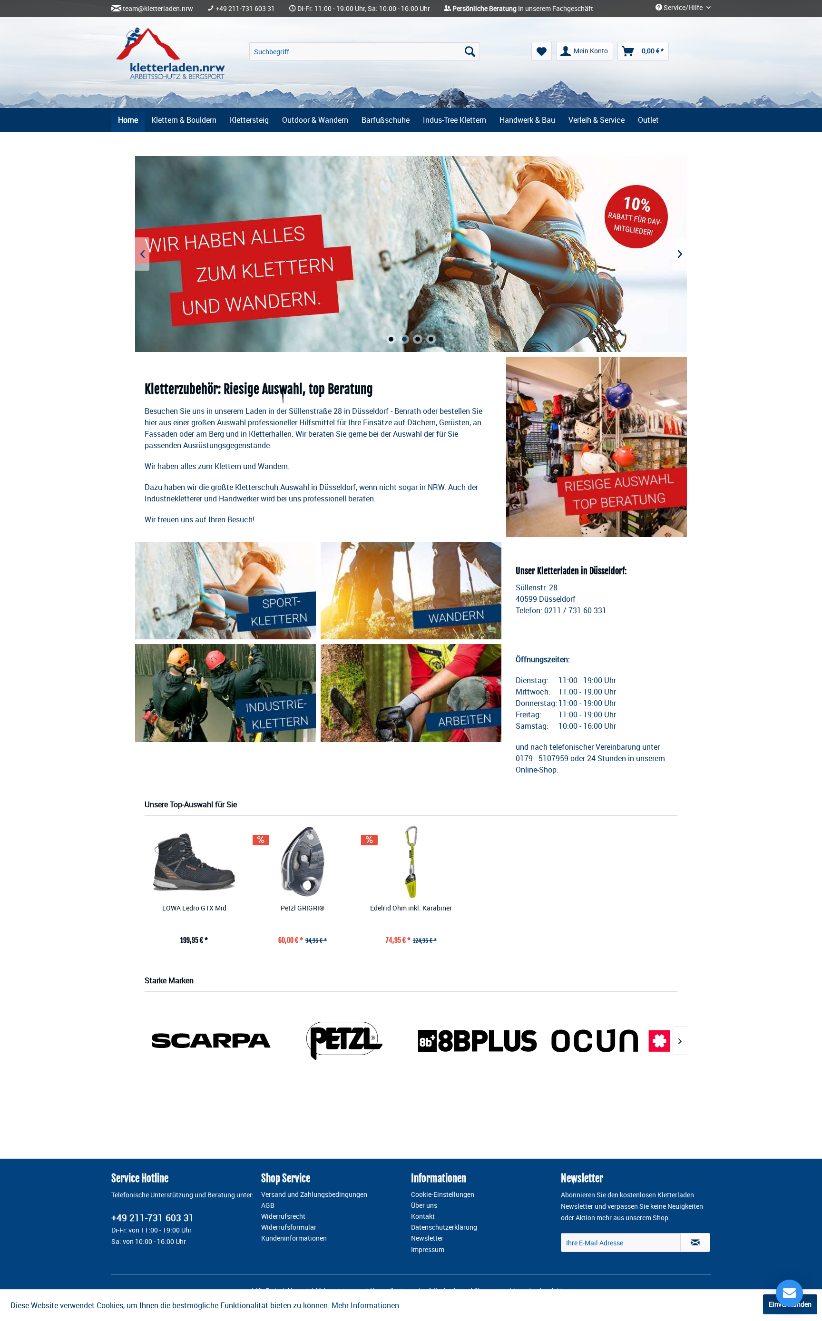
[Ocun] (610, 1040)
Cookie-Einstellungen (442, 1194)
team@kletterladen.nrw (158, 8)
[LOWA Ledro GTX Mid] (194, 861)
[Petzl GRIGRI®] (302, 861)
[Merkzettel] (541, 51)
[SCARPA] (211, 1040)
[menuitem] (364, 51)
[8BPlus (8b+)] (477, 1040)
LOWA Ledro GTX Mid (194, 907)
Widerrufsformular (288, 1227)
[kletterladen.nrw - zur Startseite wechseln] (170, 53)
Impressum (427, 1249)
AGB (267, 1205)
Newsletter (427, 1238)
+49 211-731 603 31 (245, 8)
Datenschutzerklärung (444, 1227)
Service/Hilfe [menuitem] (683, 7)
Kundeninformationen (294, 1238)
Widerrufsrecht (283, 1216)
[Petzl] (344, 1040)
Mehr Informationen (365, 1305)
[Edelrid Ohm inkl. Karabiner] (411, 861)
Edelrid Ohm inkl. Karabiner (411, 907)
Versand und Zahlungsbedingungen (314, 1194)
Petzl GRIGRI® (302, 907)
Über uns (424, 1205)
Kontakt (423, 1216)
